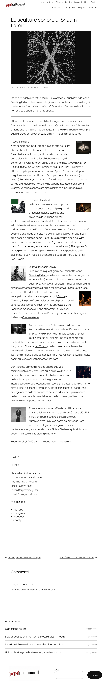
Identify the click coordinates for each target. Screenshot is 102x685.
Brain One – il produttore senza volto (77, 557)
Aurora (61, 296)
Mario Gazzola (36, 87)
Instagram (19, 513)
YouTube (18, 509)
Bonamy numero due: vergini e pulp (24, 557)
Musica (47, 87)
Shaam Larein (74, 287)
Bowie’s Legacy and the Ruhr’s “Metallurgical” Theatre (35, 636)
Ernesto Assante (44, 229)
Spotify (17, 520)
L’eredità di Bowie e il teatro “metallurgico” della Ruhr (34, 644)
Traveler (15, 300)
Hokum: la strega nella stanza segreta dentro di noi (34, 652)
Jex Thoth (41, 346)
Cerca (56, 669)
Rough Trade (30, 254)
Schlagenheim (56, 242)
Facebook (19, 516)
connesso (27, 589)
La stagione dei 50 (15, 628)
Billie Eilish (64, 167)
